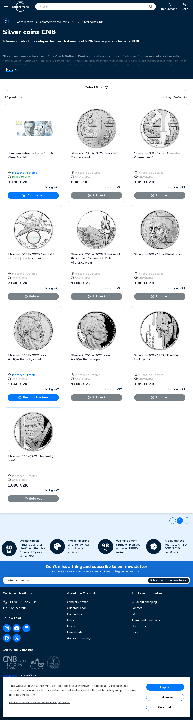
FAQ (135, 614)
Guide (135, 632)
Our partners (75, 614)
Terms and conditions (146, 620)
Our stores (139, 626)
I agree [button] (165, 687)
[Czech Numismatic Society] (53, 662)
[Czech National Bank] (15, 662)
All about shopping (144, 602)
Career (71, 620)
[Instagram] (7, 628)
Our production (77, 608)
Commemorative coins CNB (58, 22)
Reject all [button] (165, 707)
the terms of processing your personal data (115, 571)
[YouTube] (17, 628)
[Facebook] (7, 638)
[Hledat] (151, 6)
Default (179, 97)
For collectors (24, 22)
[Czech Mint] (20, 6)
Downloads (74, 632)
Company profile (78, 602)
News (71, 626)
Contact (137, 608)
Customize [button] (165, 697)
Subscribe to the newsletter (168, 580)
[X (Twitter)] (17, 638)
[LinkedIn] (26, 628)
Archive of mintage (79, 638)
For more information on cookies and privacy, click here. (39, 702)
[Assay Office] (37, 662)
